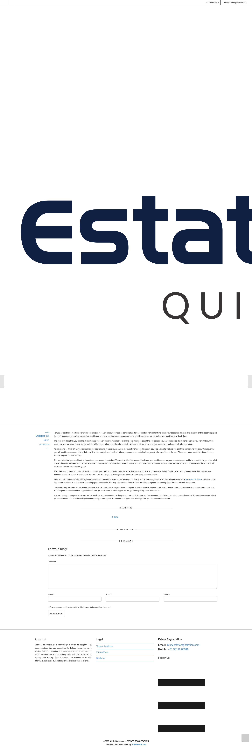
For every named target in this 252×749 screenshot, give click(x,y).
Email (108, 594)
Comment (52, 561)
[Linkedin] (16, 2)
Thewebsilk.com (139, 744)
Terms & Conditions (104, 646)
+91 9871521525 (212, 2)
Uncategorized (44, 444)
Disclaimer (100, 658)
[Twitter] (7, 2)
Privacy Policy (102, 652)
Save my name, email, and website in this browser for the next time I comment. (80, 607)
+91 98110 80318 (178, 649)
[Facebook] (11, 2)
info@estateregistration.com (235, 2)
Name (50, 594)
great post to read (193, 479)
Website (167, 594)
